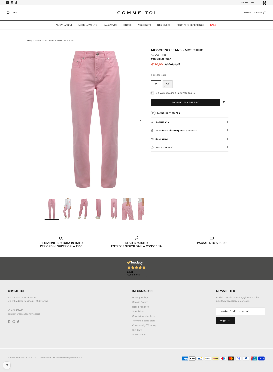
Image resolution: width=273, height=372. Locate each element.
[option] (94, 119)
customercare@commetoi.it (24, 313)
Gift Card (137, 330)
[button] (189, 74)
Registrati (225, 320)
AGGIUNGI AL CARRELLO (185, 102)
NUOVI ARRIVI (64, 25)
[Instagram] (12, 2)
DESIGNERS (163, 25)
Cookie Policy (140, 302)
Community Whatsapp (145, 325)
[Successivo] (140, 119)
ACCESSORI (144, 25)
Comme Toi (19, 358)
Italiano (252, 2)
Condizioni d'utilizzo (143, 316)
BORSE (127, 25)
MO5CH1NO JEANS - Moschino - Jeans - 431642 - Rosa (53, 41)
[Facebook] (7, 2)
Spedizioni (138, 311)
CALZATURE (110, 25)
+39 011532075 (15, 310)
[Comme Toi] (136, 12)
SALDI (213, 25)
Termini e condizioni (143, 320)
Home (28, 41)
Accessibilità (139, 334)
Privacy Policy (140, 297)
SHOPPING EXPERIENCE (190, 25)
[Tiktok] (16, 2)
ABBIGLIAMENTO (87, 25)
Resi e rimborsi (140, 306)
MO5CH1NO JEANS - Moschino (177, 50)
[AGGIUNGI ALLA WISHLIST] (224, 102)
